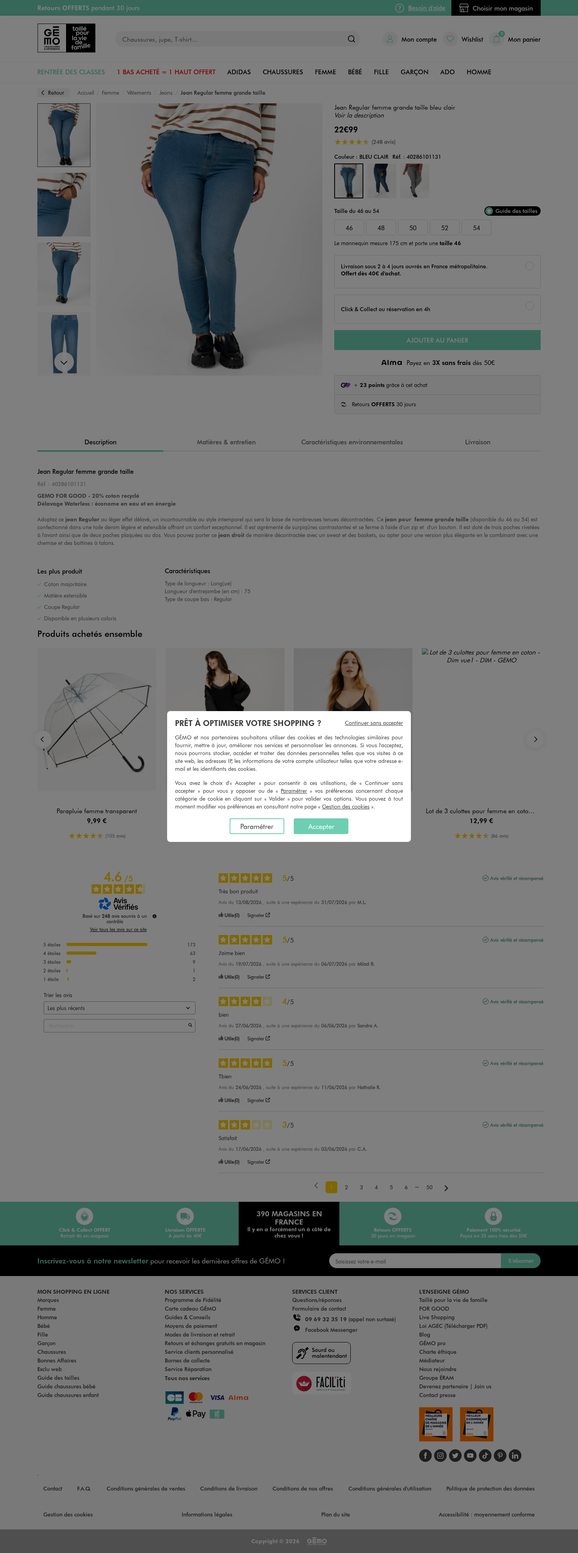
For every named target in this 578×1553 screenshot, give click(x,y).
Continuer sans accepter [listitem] (374, 722)
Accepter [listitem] (321, 826)
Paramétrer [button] (294, 790)
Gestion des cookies (346, 806)
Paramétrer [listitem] (256, 826)
